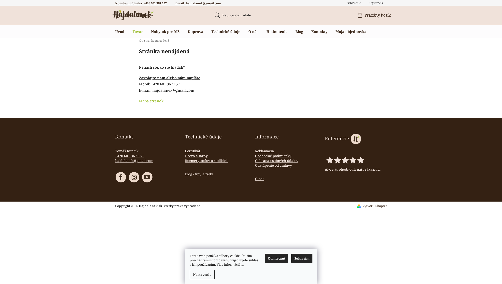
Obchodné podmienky (273, 155)
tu (242, 264)
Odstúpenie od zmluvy (273, 165)
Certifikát (192, 151)
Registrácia (376, 3)
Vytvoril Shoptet (374, 206)
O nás (259, 178)
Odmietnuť (276, 258)
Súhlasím (301, 258)
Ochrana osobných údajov (276, 160)
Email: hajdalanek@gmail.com (198, 3)
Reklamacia (264, 151)
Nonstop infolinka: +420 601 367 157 (141, 3)
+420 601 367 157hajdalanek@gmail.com (134, 158)
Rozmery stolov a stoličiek (206, 160)
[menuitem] (119, 31)
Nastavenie (202, 274)
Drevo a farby (196, 155)
